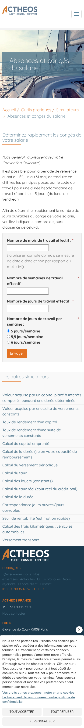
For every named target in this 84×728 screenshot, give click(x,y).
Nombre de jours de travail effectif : (39, 301)
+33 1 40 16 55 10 (20, 607)
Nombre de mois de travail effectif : (39, 240)
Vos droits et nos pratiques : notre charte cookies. (38, 692)
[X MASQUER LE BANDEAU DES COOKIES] (79, 630)
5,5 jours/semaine (27, 336)
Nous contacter (13, 613)
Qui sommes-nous (17, 574)
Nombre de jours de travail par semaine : (34, 321)
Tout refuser (62, 712)
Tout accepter (22, 712)
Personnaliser (42, 721)
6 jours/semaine (25, 342)
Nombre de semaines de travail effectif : (35, 281)
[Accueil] (42, 555)
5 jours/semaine (25, 331)
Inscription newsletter (23, 589)
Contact (46, 584)
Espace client (28, 584)
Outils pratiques (49, 579)
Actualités (27, 579)
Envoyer (17, 353)
